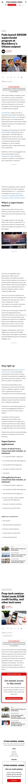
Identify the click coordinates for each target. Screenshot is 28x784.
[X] (18, 77)
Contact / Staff (14, 754)
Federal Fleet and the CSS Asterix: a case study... (18, 555)
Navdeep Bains (5, 113)
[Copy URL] (7, 77)
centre (23, 198)
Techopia (3, 31)
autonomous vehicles (7, 156)
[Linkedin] (21, 77)
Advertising (14, 753)
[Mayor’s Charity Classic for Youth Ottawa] (5, 548)
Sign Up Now (14, 780)
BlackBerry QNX (15, 117)
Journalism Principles (14, 756)
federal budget (5, 132)
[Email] (11, 77)
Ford (14, 191)
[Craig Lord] (3, 51)
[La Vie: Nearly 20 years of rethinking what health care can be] (5, 561)
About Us (14, 751)
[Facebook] (14, 77)
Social (12, 546)
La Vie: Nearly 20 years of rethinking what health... (18, 561)
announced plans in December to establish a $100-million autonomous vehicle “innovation (12, 196)
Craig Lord (9, 50)
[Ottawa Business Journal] (14, 2)
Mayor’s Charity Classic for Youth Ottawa (18, 549)
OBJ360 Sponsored (15, 552)
